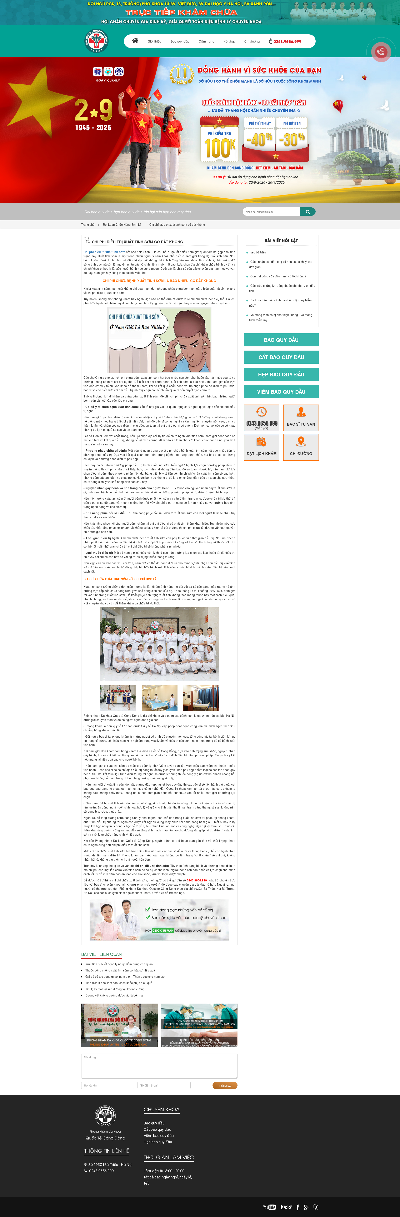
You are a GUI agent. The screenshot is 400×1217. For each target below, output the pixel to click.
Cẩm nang (206, 41)
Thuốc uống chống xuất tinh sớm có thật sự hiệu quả (120, 970)
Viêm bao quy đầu (281, 391)
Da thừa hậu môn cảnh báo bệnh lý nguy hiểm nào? (280, 302)
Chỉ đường (252, 41)
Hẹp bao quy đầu (281, 374)
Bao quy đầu (180, 41)
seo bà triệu (258, 252)
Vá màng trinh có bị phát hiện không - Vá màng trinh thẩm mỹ (280, 317)
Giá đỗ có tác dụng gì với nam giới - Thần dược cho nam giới (125, 976)
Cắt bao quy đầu (281, 357)
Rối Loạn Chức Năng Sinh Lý (122, 224)
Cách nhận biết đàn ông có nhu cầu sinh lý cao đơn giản (280, 264)
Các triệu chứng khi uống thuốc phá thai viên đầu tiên (282, 288)
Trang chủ (88, 224)
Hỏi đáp (229, 41)
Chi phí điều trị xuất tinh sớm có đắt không (177, 224)
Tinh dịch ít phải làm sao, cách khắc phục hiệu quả (118, 983)
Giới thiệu (154, 41)
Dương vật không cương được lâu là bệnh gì (114, 995)
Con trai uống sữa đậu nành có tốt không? (278, 276)
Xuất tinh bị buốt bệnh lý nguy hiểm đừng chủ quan (119, 964)
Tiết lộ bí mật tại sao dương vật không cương (115, 989)
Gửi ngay (225, 1086)
